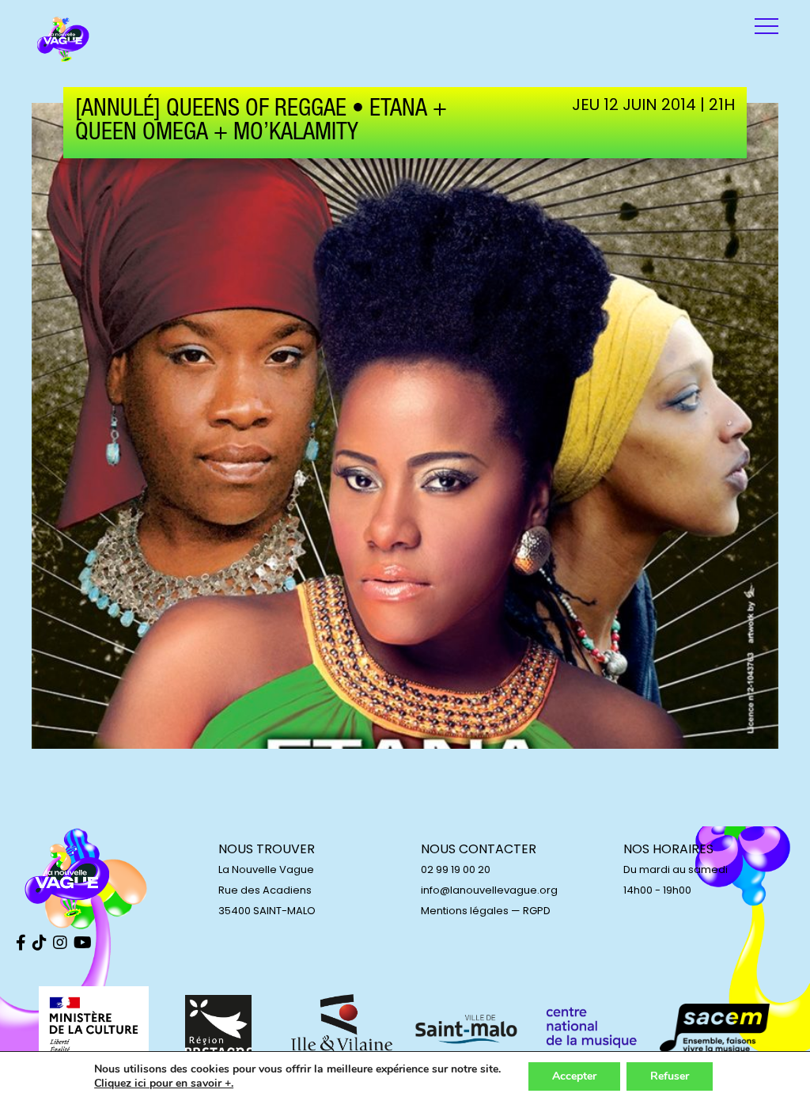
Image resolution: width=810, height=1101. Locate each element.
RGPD (537, 910)
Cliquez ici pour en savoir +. (163, 1083)
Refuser (669, 1076)
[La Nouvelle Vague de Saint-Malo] (63, 39)
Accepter (574, 1076)
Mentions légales (465, 910)
